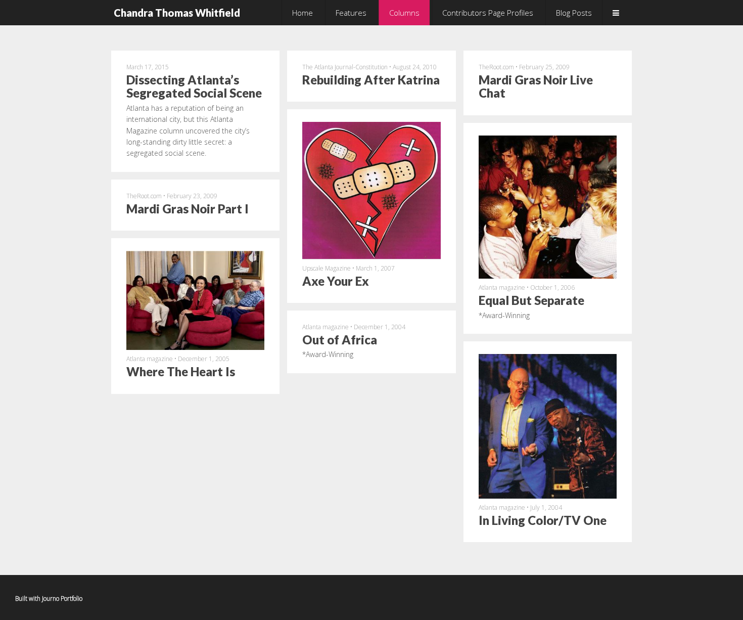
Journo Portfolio (62, 598)
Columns (404, 13)
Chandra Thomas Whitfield (177, 13)
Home (302, 13)
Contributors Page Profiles (487, 13)
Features (351, 13)
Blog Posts (574, 13)
